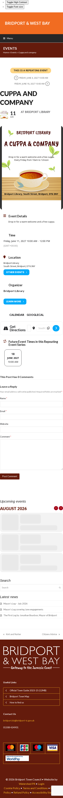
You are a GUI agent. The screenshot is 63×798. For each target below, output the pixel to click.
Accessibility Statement (45, 792)
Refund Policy (21, 792)
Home (6, 52)
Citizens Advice (49, 634)
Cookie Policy (12, 788)
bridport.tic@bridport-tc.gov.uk (18, 720)
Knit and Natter (12, 634)
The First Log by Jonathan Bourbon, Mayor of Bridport (30, 615)
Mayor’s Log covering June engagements (23, 609)
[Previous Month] (56, 508)
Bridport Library (14, 290)
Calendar (16, 314)
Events (14, 52)
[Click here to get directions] (56, 328)
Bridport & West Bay (27, 23)
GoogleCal (35, 314)
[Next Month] (61, 508)
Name (3, 398)
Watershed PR (27, 783)
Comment (5, 436)
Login (41, 783)
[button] (8, 38)
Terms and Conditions (35, 788)
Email (3, 411)
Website (4, 424)
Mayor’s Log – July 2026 (16, 603)
